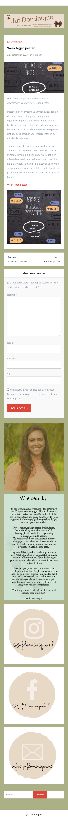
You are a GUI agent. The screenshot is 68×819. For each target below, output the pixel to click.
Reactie (12, 294)
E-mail (11, 358)
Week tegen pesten (17, 184)
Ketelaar (37, 54)
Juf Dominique (14, 41)
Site (9, 374)
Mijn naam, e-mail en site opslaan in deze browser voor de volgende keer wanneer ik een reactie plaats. (32, 394)
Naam (11, 342)
